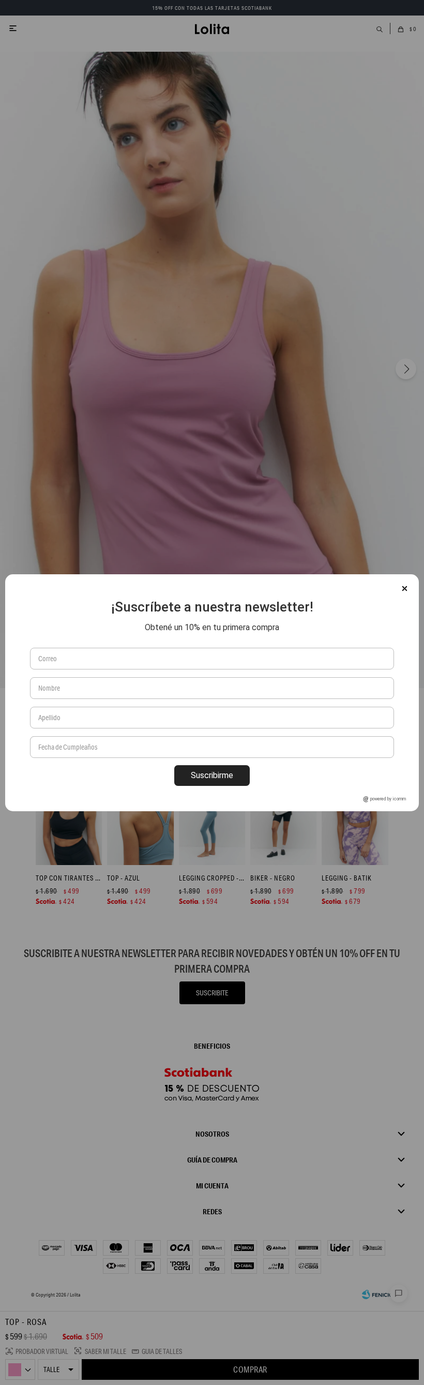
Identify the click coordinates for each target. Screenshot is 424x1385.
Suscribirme (212, 775)
